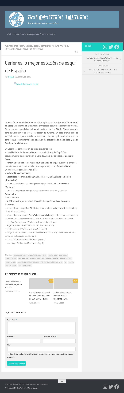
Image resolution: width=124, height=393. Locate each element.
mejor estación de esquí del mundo (51, 262)
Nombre (10, 336)
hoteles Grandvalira (52, 259)
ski (65, 262)
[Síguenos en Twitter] (110, 46)
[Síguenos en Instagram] (105, 46)
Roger (11, 77)
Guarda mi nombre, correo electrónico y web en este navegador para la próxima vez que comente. (40, 355)
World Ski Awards (11, 266)
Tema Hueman (33, 388)
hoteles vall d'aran (65, 259)
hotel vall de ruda (11, 259)
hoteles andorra (23, 259)
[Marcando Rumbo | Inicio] (62, 19)
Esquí (36, 46)
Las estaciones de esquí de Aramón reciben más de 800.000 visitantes (39, 295)
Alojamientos (11, 46)
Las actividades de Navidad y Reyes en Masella (13, 284)
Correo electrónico (50, 336)
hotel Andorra (53, 255)
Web (9, 345)
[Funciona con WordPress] (15, 388)
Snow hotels (36, 49)
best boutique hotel (20, 255)
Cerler (45, 255)
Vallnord (71, 262)
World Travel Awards (25, 266)
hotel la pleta (63, 255)
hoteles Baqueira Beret (37, 259)
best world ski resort (34, 255)
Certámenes (26, 46)
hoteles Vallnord (11, 262)
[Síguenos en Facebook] (116, 46)
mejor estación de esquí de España (28, 262)
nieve (25, 49)
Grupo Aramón (60, 46)
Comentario (12, 320)
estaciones (46, 46)
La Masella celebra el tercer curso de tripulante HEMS (62, 295)
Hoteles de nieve (13, 49)
